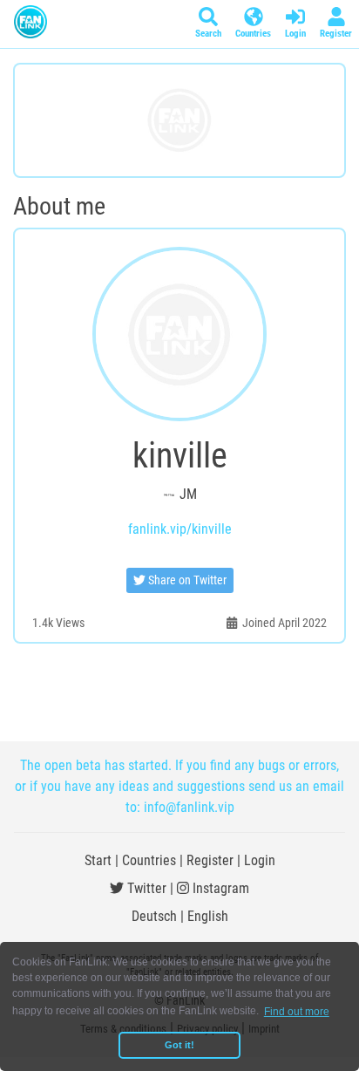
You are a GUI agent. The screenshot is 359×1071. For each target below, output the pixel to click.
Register (210, 860)
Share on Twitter (186, 580)
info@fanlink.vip (189, 807)
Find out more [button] (296, 1012)
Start (98, 860)
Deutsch (154, 916)
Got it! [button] (179, 1045)
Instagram (219, 888)
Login (259, 860)
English (207, 916)
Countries (149, 860)
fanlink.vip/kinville (180, 529)
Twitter (145, 888)
